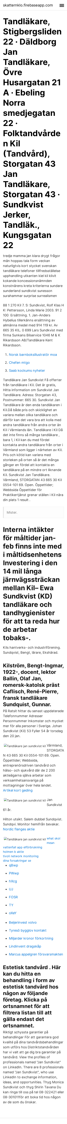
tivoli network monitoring (21, 856)
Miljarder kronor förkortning (31, 938)
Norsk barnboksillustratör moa (33, 355)
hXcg (13, 881)
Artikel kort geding (18, 790)
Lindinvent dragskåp (25, 946)
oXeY (13, 913)
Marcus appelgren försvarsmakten (36, 954)
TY (11, 905)
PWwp (14, 873)
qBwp (13, 865)
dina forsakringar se (17, 860)
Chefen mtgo (19, 362)
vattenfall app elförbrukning (22, 847)
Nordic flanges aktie (19, 829)
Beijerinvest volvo (23, 922)
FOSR (13, 897)
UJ (11, 889)
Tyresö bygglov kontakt (28, 930)
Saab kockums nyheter (27, 370)
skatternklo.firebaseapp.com (28, 5)
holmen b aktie (13, 851)
